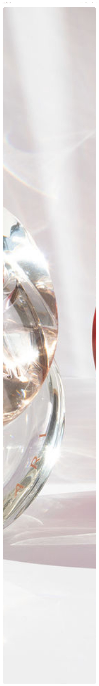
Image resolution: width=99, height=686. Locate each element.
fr (86, 2)
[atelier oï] (7, 2)
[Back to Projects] (92, 2)
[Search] (89, 2)
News (81, 2)
